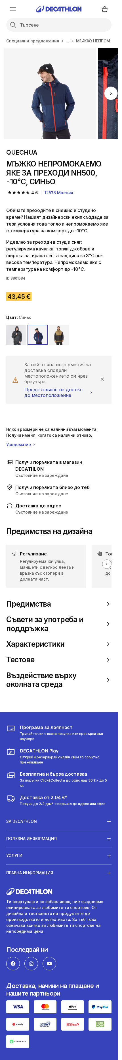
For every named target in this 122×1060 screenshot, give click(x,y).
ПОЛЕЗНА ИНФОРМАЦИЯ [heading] (31, 838)
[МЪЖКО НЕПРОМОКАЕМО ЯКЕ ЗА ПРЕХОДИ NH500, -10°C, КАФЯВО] (50, 93)
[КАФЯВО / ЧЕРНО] (59, 335)
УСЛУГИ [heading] (14, 855)
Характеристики (35, 644)
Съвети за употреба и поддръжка (44, 624)
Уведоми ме (19, 444)
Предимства (28, 604)
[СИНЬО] (38, 335)
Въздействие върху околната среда (41, 680)
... (67, 40)
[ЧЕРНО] (16, 335)
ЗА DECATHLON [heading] (21, 821)
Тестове (20, 659)
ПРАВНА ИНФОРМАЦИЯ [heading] (29, 872)
